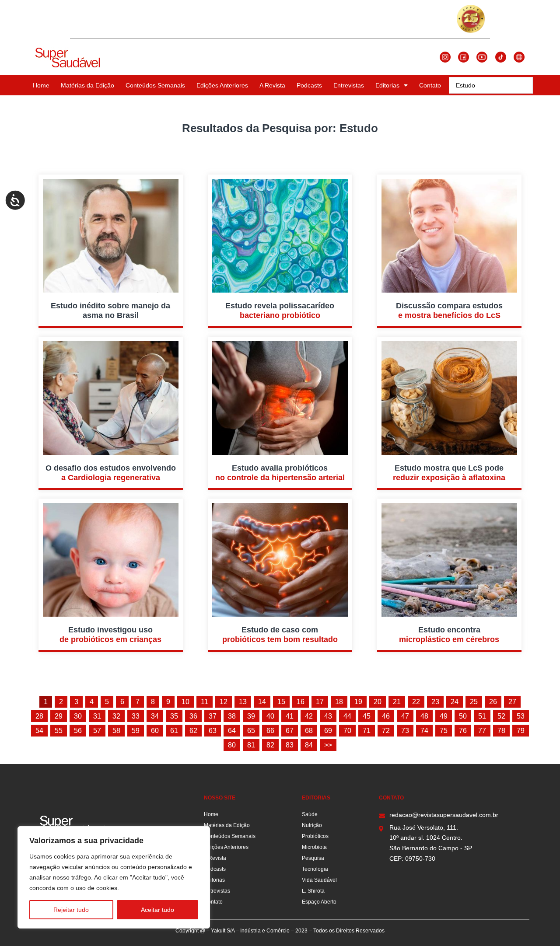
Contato (430, 85)
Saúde (310, 814)
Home (41, 85)
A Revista (272, 85)
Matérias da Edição (87, 85)
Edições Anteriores (222, 85)
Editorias (387, 85)
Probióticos (315, 836)
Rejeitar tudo (71, 909)
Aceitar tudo (157, 909)
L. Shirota (313, 891)
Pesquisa (313, 858)
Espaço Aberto (319, 902)
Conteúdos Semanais (155, 85)
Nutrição (312, 825)
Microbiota (314, 847)
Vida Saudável (319, 880)
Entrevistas (348, 85)
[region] (114, 877)
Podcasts (309, 85)
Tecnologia (315, 869)
